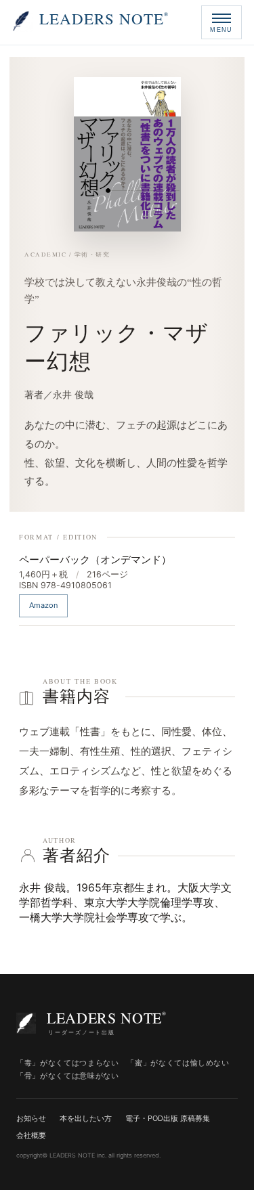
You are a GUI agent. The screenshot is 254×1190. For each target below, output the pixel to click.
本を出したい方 (86, 1118)
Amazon (43, 605)
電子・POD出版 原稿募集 (167, 1118)
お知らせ (31, 1118)
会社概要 (31, 1135)
